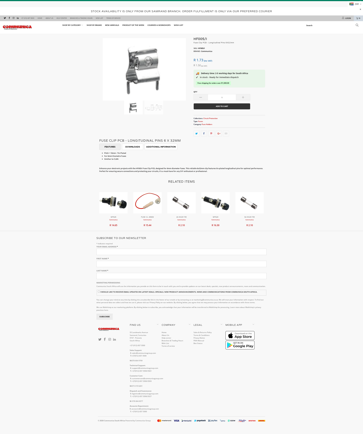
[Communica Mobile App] (240, 339)
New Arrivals (112, 25)
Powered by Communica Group (138, 420)
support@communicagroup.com (145, 368)
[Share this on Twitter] (197, 133)
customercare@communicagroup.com (147, 378)
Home (40, 18)
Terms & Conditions (202, 335)
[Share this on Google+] (219, 133)
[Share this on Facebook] (204, 133)
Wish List (99, 18)
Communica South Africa (114, 420)
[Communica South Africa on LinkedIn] (17, 18)
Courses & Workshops (159, 25)
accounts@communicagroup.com (145, 409)
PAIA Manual (199, 340)
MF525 (113, 202)
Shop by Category (71, 25)
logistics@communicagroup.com (145, 393)
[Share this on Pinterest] (211, 133)
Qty (195, 91)
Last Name (102, 270)
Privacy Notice (199, 338)
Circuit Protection (210, 118)
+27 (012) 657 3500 (27, 18)
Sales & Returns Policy (203, 332)
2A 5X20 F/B (181, 202)
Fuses (200, 121)
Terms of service (113, 18)
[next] (186, 67)
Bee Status (198, 343)
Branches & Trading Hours (81, 18)
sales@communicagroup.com (144, 353)
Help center (61, 18)
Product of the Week (133, 25)
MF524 (215, 202)
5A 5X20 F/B (249, 202)
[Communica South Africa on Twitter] (5, 18)
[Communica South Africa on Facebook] (9, 18)
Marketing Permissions (108, 282)
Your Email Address (107, 246)
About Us (49, 18)
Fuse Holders (207, 124)
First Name (102, 258)
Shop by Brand (94, 25)
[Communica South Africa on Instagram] (13, 18)
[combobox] (333, 25)
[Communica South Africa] (30, 27)
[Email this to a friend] (226, 133)
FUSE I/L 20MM (147, 202)
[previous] (103, 67)
